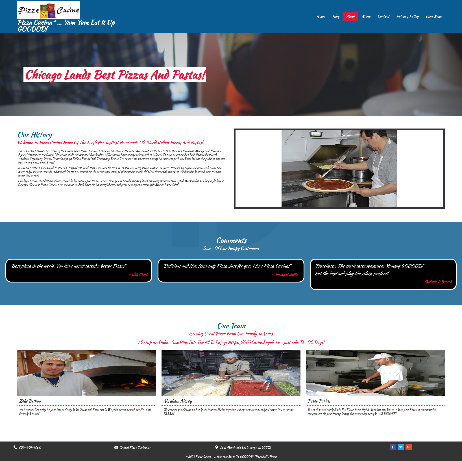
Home (321, 16)
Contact (383, 16)
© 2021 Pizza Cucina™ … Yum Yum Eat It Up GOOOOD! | (220, 457)
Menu (366, 16)
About (350, 16)
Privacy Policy (407, 16)
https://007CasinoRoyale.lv (254, 342)
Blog (335, 16)
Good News (434, 16)
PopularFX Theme (266, 457)
